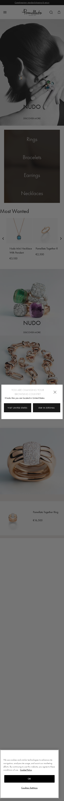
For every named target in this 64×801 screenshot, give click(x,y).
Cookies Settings (29, 788)
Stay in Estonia (46, 408)
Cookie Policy (26, 770)
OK (29, 778)
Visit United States (17, 408)
